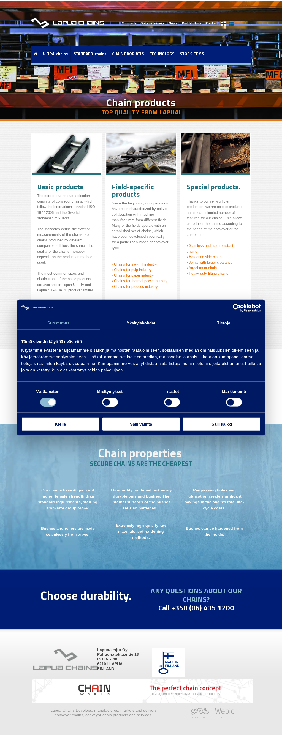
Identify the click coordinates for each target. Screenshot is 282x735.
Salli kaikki (222, 424)
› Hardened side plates (205, 257)
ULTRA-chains (55, 54)
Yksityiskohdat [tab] (141, 322)
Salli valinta (141, 424)
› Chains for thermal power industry (139, 281)
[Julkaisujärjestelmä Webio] (223, 717)
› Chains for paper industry (133, 275)
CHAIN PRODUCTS (128, 54)
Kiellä (60, 424)
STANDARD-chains (90, 54)
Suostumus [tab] (58, 322)
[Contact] (223, 21)
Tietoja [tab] (223, 322)
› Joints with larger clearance (209, 262)
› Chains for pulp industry (132, 270)
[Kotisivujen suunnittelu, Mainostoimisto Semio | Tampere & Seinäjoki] (201, 717)
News (173, 23)
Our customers (152, 23)
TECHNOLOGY (162, 54)
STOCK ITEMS (192, 54)
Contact (212, 23)
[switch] (110, 402)
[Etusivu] (35, 54)
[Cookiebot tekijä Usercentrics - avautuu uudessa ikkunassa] (237, 308)
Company (129, 23)
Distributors (192, 23)
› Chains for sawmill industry (134, 264)
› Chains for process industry (135, 287)
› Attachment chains (203, 268)
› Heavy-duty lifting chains (207, 273)
